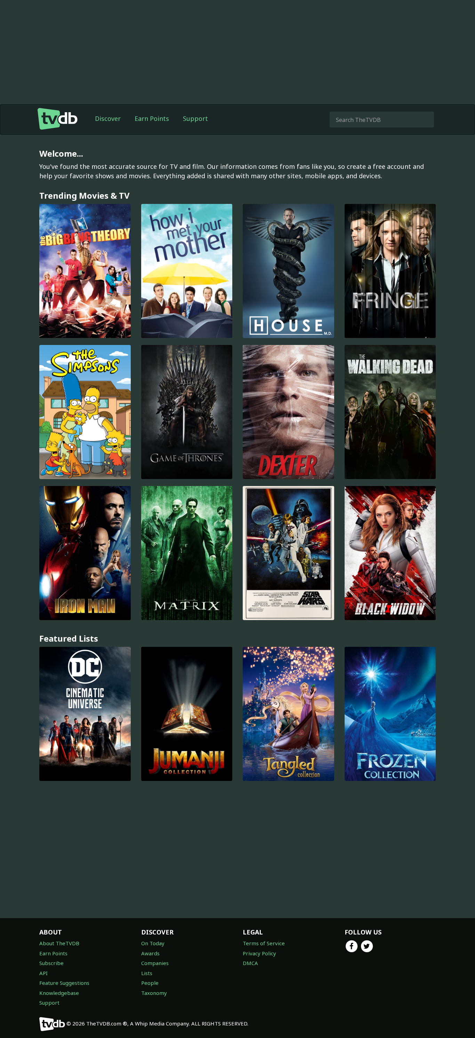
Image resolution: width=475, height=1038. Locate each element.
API (43, 973)
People (150, 982)
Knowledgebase (59, 992)
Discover (108, 118)
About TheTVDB (59, 943)
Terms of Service (264, 943)
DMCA (250, 962)
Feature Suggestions (64, 982)
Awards (150, 953)
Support (195, 118)
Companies (155, 962)
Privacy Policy (259, 953)
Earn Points (152, 118)
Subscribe (51, 962)
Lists (146, 973)
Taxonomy (154, 992)
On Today (152, 943)
